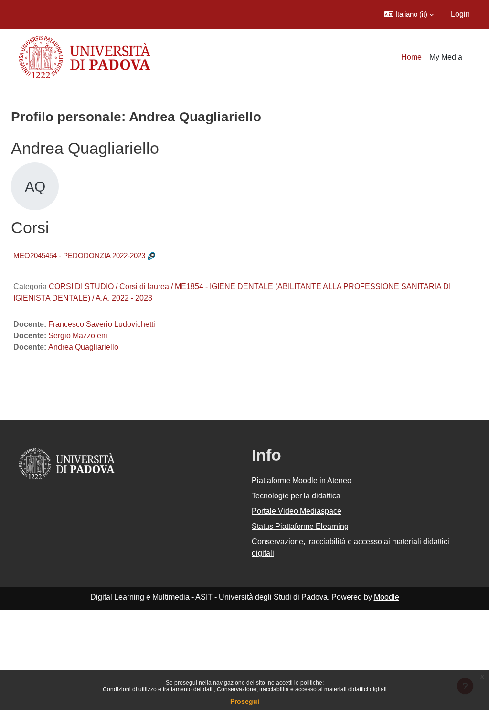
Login (460, 14)
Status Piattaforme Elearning (300, 526)
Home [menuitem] (411, 57)
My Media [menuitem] (445, 57)
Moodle (386, 597)
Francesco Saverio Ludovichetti (101, 324)
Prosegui (244, 701)
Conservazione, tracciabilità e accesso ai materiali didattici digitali (302, 689)
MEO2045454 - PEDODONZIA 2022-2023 (79, 255)
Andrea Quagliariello (83, 347)
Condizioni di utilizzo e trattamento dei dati (158, 689)
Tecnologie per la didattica (296, 496)
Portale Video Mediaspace (296, 511)
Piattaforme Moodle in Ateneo (301, 480)
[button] (408, 14)
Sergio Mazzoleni (77, 336)
